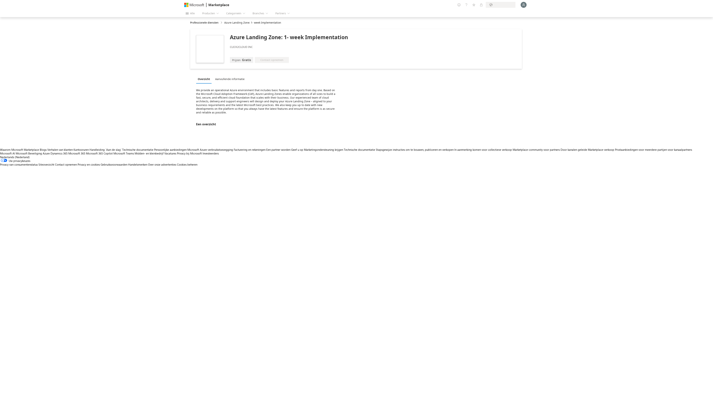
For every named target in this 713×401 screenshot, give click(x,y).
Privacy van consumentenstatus (19, 164)
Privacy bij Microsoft (189, 153)
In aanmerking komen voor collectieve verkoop (483, 149)
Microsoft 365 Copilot (99, 153)
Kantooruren (81, 149)
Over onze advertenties (162, 164)
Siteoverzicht (46, 164)
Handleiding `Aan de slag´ (105, 149)
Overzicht (204, 79)
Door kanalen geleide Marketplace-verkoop (587, 149)
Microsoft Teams (123, 153)
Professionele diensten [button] (204, 22)
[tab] (205, 79)
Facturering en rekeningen (250, 149)
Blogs (43, 149)
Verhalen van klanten (60, 149)
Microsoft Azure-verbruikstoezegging (210, 149)
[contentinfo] (221, 22)
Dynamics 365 (59, 153)
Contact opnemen (66, 164)
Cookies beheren (187, 164)
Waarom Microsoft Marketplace (19, 149)
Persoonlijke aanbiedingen (170, 149)
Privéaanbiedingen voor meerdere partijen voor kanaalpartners (653, 149)
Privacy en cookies (89, 164)
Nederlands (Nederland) (15, 157)
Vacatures (170, 153)
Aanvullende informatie (230, 79)
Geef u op (297, 149)
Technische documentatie (137, 149)
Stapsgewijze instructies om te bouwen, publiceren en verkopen (415, 149)
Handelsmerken (137, 164)
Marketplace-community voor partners (536, 149)
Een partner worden (278, 149)
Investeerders (211, 153)
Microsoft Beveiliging (29, 153)
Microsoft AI (7, 153)
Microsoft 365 (76, 153)
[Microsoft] (194, 5)
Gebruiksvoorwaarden (114, 164)
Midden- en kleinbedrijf (149, 153)
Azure (46, 153)
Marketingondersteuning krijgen (323, 149)
